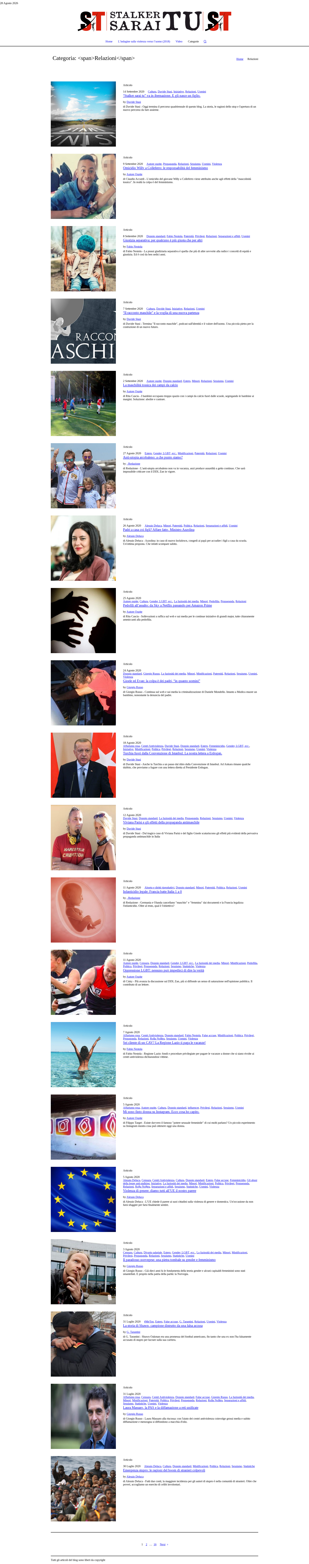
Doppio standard (155, 236)
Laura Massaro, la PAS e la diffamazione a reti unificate (160, 1407)
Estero (186, 380)
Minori (196, 380)
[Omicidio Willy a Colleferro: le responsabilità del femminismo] (83, 186)
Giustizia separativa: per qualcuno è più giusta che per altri (162, 240)
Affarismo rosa (131, 745)
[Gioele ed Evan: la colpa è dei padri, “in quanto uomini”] (83, 692)
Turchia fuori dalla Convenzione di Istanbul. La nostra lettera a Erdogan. (172, 753)
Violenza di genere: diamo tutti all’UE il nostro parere (159, 1190)
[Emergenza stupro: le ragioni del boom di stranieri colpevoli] (83, 1488)
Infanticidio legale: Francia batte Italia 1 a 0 (152, 891)
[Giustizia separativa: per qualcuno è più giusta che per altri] (83, 258)
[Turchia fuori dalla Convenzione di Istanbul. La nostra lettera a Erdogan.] (83, 765)
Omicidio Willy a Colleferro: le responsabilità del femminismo (165, 168)
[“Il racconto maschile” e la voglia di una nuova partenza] (83, 331)
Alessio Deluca (153, 525)
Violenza (217, 163)
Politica (188, 525)
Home (239, 58)
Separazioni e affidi (229, 236)
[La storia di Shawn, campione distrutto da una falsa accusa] (83, 1344)
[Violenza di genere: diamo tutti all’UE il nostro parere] (83, 1199)
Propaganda (169, 163)
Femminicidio (217, 745)
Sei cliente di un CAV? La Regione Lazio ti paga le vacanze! (164, 1042)
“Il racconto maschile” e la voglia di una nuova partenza (161, 312)
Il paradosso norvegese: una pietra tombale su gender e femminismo (169, 1260)
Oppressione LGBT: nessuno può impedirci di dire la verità (163, 970)
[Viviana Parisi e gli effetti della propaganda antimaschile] (83, 837)
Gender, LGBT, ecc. (164, 453)
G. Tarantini (186, 1321)
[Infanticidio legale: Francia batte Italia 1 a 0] (83, 910)
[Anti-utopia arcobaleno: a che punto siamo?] (83, 475)
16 (155, 1544)
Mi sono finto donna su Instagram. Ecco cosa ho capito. (161, 1111)
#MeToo (149, 1321)
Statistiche (188, 966)
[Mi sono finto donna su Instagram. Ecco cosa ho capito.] (83, 1126)
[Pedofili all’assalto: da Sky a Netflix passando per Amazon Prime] (83, 620)
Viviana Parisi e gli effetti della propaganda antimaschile (161, 822)
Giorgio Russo (151, 673)
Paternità (189, 236)
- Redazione (133, 463)
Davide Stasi (165, 91)
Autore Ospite (134, 174)
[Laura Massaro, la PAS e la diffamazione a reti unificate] (83, 1416)
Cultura (152, 91)
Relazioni (190, 91)
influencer (193, 1107)
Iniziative (178, 91)
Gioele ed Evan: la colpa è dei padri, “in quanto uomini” (161, 681)
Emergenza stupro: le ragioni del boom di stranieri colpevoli (164, 1470)
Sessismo (195, 163)
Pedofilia (214, 601)
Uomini (201, 91)
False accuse (209, 1035)
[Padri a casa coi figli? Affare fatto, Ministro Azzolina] (83, 548)
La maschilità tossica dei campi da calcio (150, 385)
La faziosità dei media (186, 601)
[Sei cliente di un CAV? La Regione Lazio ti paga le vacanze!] (83, 1054)
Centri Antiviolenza (152, 745)
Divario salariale (153, 1252)
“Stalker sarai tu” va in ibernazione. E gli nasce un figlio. (161, 95)
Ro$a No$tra (157, 1038)
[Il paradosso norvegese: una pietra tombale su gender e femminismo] (83, 1271)
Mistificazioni (185, 453)
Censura (144, 963)
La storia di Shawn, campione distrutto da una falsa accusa (163, 1325)
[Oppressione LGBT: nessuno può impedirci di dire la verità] (83, 982)
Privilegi (200, 236)
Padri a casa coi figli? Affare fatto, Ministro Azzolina (158, 529)
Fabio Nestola (174, 236)
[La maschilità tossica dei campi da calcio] (83, 403)
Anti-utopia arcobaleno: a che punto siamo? (153, 457)
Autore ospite (154, 163)
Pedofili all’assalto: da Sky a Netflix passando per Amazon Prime (167, 605)
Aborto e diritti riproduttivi (159, 887)
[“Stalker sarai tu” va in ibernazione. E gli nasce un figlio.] (83, 114)
